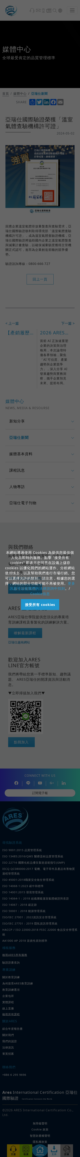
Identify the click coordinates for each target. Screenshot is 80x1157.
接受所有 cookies (40, 604)
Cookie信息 (40, 593)
